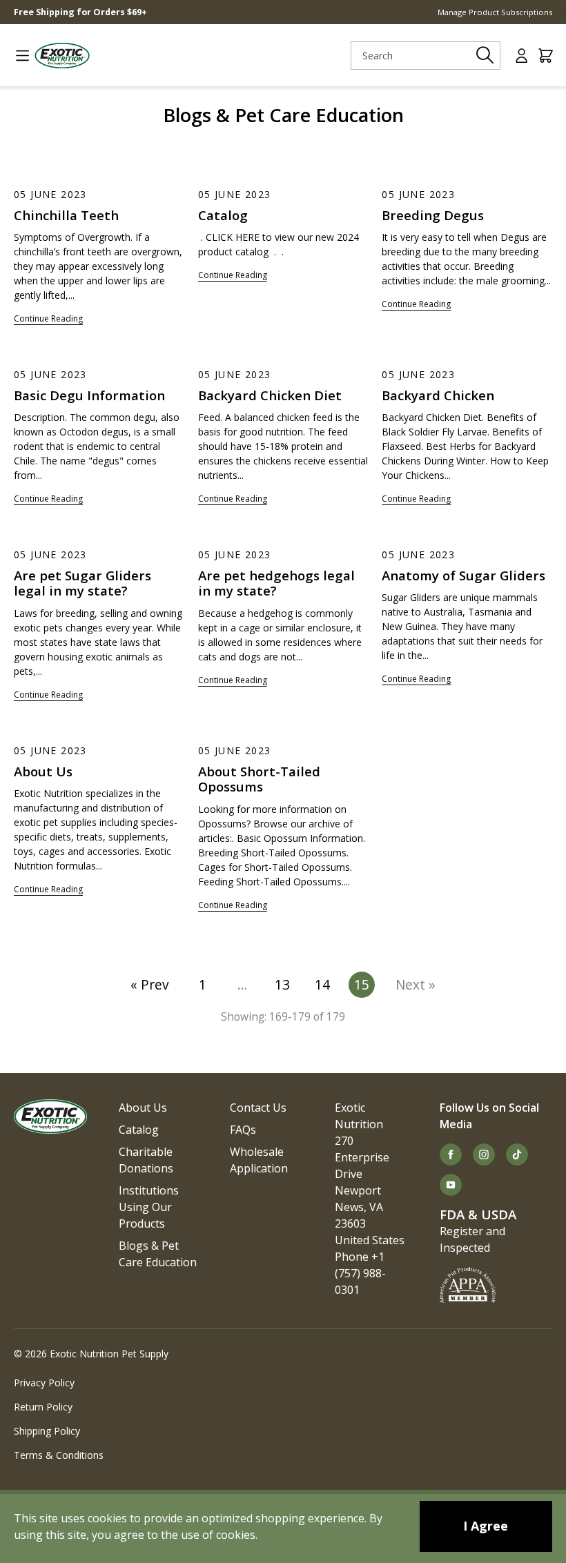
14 (322, 984)
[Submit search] (485, 55)
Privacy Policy (44, 1382)
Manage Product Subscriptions (495, 12)
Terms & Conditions (59, 1455)
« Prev (149, 984)
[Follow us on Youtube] (451, 1185)
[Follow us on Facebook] (451, 1154)
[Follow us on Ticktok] (517, 1154)
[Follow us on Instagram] (484, 1154)
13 (282, 984)
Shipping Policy (47, 1430)
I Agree (485, 1525)
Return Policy (43, 1406)
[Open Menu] (17, 55)
